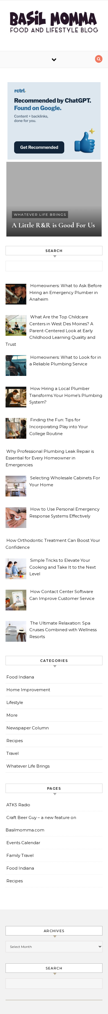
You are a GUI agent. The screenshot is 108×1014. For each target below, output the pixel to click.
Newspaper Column (27, 727)
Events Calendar (23, 842)
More (11, 715)
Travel (12, 753)
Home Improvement (28, 689)
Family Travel (20, 855)
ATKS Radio (18, 804)
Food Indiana (20, 677)
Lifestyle (14, 702)
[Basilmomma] (54, 23)
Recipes (14, 740)
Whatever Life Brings (40, 214)
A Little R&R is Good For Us (53, 225)
